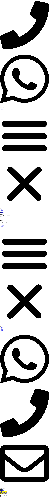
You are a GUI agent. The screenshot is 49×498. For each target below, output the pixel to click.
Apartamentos (2, 225)
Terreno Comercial (5, 215)
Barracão (2, 327)
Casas (2, 328)
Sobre (2, 109)
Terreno (2, 215)
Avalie (2, 108)
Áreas (2, 226)
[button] (24, 160)
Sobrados (2, 227)
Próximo (8, 215)
